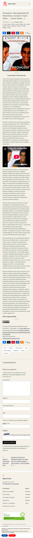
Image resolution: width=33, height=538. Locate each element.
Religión (5, 27)
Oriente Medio (7, 350)
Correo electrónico (8, 405)
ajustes (12, 532)
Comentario (6, 380)
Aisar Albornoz (24, 328)
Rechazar (12, 535)
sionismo (6, 353)
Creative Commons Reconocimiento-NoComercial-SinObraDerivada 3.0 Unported (16, 332)
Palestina (19, 26)
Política (23, 350)
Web (4, 413)
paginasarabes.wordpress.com (11, 338)
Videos (9, 27)
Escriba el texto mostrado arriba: (20, 435)
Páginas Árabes (12, 3)
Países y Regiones (11, 26)
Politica (24, 26)
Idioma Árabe (19, 24)
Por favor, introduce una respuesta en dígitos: (15, 420)
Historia (13, 24)
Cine (5, 24)
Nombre (5, 398)
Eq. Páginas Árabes (18, 22)
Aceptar (4, 535)
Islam (24, 24)
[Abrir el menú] (29, 4)
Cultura (9, 24)
